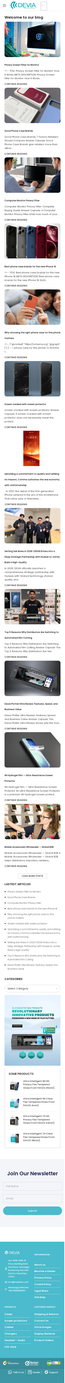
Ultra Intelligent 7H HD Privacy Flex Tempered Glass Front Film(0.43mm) (39, 1119)
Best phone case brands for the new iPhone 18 (30, 266)
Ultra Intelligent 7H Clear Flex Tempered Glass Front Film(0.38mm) (39, 1137)
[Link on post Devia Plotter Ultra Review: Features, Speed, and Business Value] (32, 678)
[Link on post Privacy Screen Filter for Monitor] (32, 39)
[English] (45, 6)
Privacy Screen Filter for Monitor (22, 64)
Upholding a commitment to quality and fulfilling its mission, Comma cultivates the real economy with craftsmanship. (32, 479)
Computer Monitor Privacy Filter (22, 200)
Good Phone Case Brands (19, 130)
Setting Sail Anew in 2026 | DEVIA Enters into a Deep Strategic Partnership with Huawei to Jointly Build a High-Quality (32, 557)
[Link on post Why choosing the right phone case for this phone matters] (32, 307)
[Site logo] (23, 5)
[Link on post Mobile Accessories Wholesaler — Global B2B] (32, 821)
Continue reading (16, 84)
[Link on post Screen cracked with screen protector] (32, 378)
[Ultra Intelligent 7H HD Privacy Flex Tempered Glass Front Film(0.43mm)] (14, 1120)
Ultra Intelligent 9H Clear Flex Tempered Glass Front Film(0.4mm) (39, 1102)
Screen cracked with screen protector (25, 404)
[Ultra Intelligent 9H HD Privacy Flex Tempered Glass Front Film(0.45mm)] (14, 1085)
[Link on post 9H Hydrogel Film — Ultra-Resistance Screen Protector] (32, 750)
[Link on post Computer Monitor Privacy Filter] (32, 175)
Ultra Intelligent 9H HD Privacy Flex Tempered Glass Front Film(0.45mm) (39, 1084)
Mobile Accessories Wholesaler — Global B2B (29, 847)
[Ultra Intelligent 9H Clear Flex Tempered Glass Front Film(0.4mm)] (14, 1103)
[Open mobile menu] (4, 5)
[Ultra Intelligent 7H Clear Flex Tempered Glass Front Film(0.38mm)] (14, 1138)
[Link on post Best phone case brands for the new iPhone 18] (32, 241)
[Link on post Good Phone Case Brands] (32, 105)
